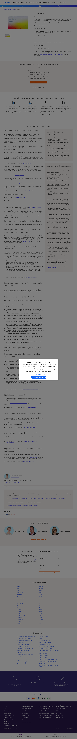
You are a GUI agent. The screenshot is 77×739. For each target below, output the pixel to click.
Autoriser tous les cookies (39, 377)
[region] (38, 369)
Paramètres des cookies (39, 374)
